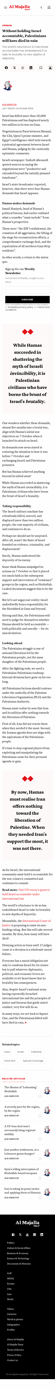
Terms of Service (15, 1349)
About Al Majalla (15, 1339)
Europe (11, 1283)
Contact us (12, 1360)
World (10, 1299)
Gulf (9, 1273)
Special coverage (33, 1060)
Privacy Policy (14, 1355)
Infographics (13, 1324)
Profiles (11, 1329)
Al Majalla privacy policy (20, 307)
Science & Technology (18, 1258)
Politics (11, 1242)
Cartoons (11, 1314)
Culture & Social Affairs (19, 1248)
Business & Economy (17, 1253)
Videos (10, 1308)
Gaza (7, 1052)
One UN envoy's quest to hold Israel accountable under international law (26, 894)
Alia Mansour (9, 104)
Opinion (7, 25)
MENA (10, 1278)
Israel (20, 1052)
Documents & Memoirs (19, 1263)
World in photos (15, 1319)
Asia (9, 1294)
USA (9, 1288)
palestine (36, 1052)
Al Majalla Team (15, 1344)
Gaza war (10, 1060)
